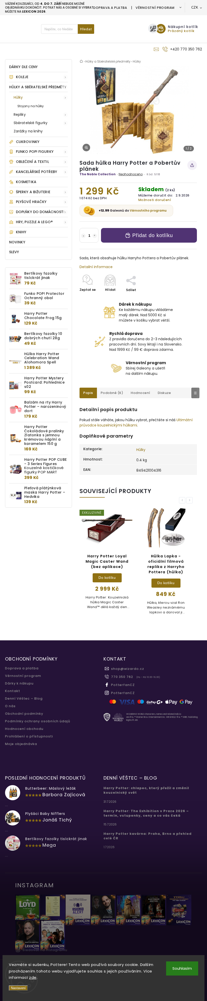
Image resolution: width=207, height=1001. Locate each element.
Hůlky (18, 97)
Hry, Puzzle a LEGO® (34, 221)
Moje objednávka (21, 744)
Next (190, 500)
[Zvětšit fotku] (86, 147)
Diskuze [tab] (164, 393)
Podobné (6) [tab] (112, 393)
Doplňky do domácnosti (40, 211)
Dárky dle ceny (23, 66)
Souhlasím (182, 968)
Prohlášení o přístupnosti (29, 736)
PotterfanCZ (123, 685)
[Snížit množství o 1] (83, 236)
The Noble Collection (98, 174)
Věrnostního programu (148, 210)
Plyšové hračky (31, 201)
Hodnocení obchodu (24, 729)
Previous (183, 500)
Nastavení (18, 988)
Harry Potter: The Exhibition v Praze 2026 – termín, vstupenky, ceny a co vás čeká (146, 813)
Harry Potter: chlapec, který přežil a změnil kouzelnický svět (146, 790)
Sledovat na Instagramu (44, 950)
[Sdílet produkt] (192, 165)
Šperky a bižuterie (33, 191)
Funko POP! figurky (35, 151)
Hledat (86, 29)
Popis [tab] (88, 393)
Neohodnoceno (131, 174)
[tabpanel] (107, 561)
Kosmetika (26, 181)
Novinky (17, 242)
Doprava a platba (110, 7)
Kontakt (12, 691)
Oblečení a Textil (32, 161)
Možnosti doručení (154, 200)
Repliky (20, 114)
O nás (10, 706)
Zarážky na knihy (28, 131)
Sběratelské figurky (30, 122)
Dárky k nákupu (19, 683)
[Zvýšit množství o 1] (94, 236)
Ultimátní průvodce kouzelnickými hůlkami (136, 422)
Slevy (14, 251)
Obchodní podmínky (24, 713)
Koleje (22, 76)
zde (33, 977)
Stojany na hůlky (30, 106)
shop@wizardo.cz (127, 669)
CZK (194, 7)
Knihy (21, 232)
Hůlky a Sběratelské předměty (37, 87)
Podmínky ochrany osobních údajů (37, 721)
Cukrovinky (27, 141)
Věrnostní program (155, 7)
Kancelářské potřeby (36, 171)
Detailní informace (96, 266)
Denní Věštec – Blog (24, 698)
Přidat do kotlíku (152, 235)
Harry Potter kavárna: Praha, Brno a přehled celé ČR (148, 836)
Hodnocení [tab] (140, 393)
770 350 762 (122, 677)
